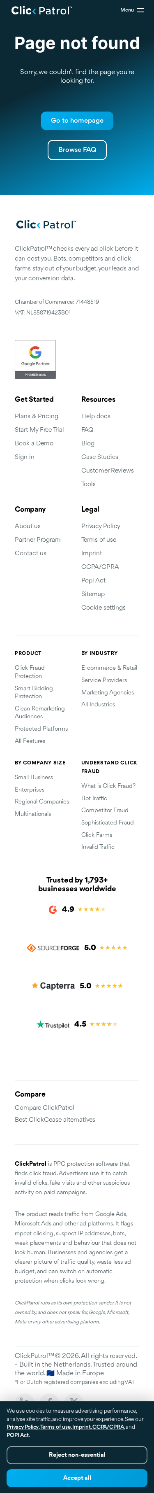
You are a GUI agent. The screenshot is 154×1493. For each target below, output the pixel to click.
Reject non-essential (77, 1455)
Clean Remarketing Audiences (40, 713)
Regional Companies (42, 802)
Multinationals (33, 814)
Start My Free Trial (39, 430)
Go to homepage (77, 120)
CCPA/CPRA (100, 567)
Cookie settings (103, 608)
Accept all (77, 1478)
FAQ (87, 430)
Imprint (91, 553)
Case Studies (99, 457)
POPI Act (18, 1435)
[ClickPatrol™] (42, 10)
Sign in (24, 457)
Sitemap (93, 594)
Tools (88, 484)
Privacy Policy (100, 526)
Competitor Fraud (105, 811)
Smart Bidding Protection (34, 693)
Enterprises (29, 790)
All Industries (98, 705)
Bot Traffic (94, 799)
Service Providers (104, 681)
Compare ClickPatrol (44, 1108)
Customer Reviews (107, 471)
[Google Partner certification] (77, 359)
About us (28, 526)
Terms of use (98, 540)
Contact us (30, 553)
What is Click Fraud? (108, 786)
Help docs (95, 416)
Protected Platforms (41, 729)
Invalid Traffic (98, 847)
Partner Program (38, 540)
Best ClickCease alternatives (55, 1120)
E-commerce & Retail (109, 668)
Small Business (34, 778)
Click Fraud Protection (30, 672)
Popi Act (93, 581)
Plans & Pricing (36, 416)
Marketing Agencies (107, 693)
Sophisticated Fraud (107, 823)
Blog (87, 443)
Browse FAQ (77, 150)
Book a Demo (34, 443)
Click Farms (96, 835)
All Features (30, 741)
